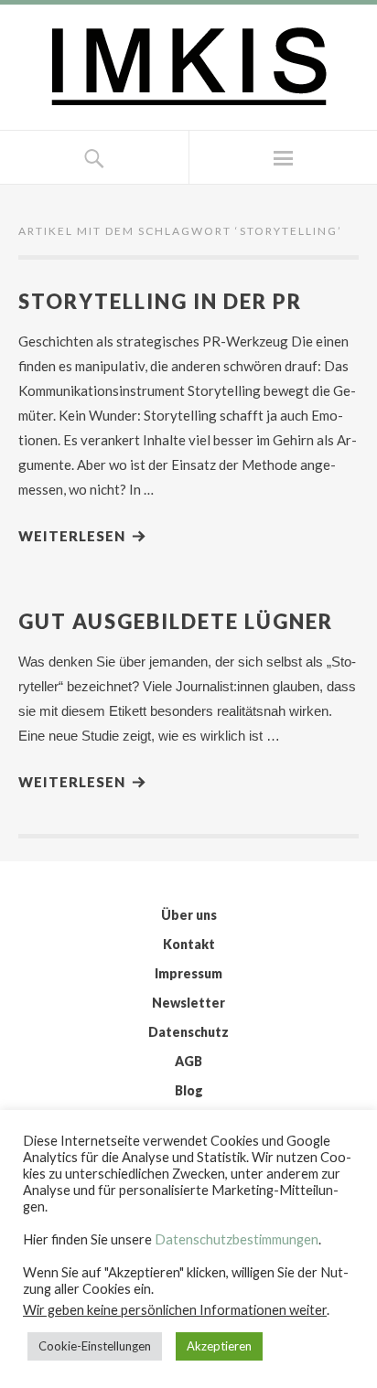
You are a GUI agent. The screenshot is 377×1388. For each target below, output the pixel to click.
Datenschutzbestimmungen (236, 1239)
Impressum (188, 973)
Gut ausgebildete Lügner (175, 621)
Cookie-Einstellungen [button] (94, 1346)
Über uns (189, 915)
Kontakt (189, 944)
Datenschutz (188, 1032)
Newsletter (188, 1002)
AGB (188, 1061)
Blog (189, 1090)
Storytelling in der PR (160, 301)
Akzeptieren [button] (219, 1346)
